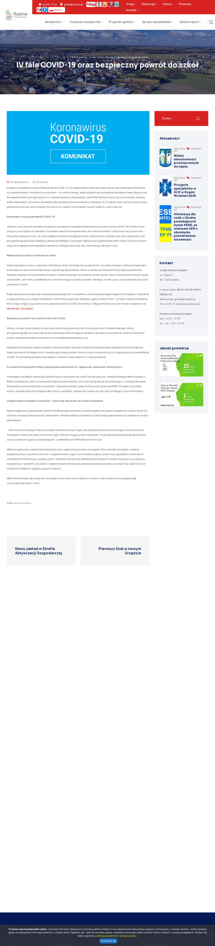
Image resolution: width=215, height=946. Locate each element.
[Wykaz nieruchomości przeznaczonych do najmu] (165, 158)
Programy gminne (121, 22)
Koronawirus (79, 57)
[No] (210, 935)
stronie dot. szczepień (20, 308)
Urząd (130, 4)
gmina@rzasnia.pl (73, 4)
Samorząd (148, 4)
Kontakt (131, 10)
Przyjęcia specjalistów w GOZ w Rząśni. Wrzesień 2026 (185, 190)
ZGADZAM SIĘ (108, 941)
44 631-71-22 (49, 4)
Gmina (167, 4)
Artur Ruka (42, 182)
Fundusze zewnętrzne (85, 22)
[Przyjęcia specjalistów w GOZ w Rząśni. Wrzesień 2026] (165, 187)
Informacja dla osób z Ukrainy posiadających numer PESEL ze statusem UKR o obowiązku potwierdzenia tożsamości (186, 226)
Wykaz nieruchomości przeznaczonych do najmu (186, 160)
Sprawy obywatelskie (156, 22)
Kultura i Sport (189, 22)
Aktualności (53, 22)
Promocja (185, 4)
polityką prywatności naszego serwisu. (117, 935)
